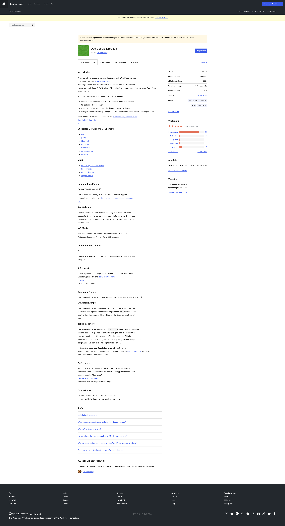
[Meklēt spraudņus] (32, 25)
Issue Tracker (86, 169)
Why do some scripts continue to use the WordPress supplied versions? (107, 443)
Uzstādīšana (120, 62)
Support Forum (87, 175)
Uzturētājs (12, 500)
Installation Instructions (87, 415)
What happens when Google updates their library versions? (102, 422)
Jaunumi (12, 497)
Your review (173, 151)
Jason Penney (102, 52)
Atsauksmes (105, 62)
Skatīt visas (202, 151)
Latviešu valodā (35, 514)
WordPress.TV (122, 504)
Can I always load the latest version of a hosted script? (101, 450)
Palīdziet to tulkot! (161, 17)
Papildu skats (173, 111)
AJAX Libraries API (102, 81)
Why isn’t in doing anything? (89, 429)
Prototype (85, 148)
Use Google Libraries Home (92, 165)
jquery (193, 105)
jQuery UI (85, 141)
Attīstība (134, 62)
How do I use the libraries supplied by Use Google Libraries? (102, 436)
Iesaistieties (175, 493)
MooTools (85, 144)
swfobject (85, 154)
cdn (190, 100)
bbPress (227, 500)
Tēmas (65, 497)
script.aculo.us (87, 151)
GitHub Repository (89, 172)
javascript (203, 100)
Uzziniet (120, 493)
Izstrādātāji (121, 500)
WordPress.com (230, 493)
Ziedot (173, 500)
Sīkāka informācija (87, 62)
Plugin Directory (15, 11)
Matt (226, 497)
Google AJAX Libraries (88, 378)
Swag (174, 504)
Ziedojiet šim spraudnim (177, 193)
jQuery (83, 138)
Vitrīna (65, 493)
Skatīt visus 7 (202, 95)
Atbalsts (204, 62)
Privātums (12, 504)
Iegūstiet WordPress (272, 4)
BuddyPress (228, 504)
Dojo (83, 134)
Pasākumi (174, 497)
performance (201, 105)
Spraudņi (66, 500)
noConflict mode (134, 351)
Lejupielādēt (201, 51)
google (195, 100)
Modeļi (65, 504)
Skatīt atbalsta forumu (177, 170)
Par (10, 493)
